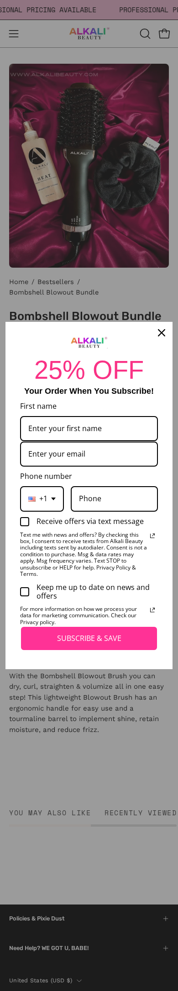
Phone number (46, 476)
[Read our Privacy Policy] (152, 535)
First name (38, 406)
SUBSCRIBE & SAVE (89, 638)
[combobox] (42, 498)
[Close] (162, 333)
